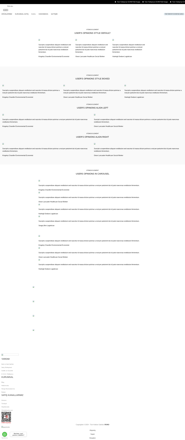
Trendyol (4, 403)
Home (3, 26)
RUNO (107, 424)
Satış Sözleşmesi (6, 367)
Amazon (3, 400)
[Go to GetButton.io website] (5, 438)
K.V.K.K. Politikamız (7, 374)
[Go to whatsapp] (4, 434)
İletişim (3, 392)
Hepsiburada (5, 407)
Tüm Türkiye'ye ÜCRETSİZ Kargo (122, 2)
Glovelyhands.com (7, 410)
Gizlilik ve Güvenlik (7, 370)
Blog (2, 382)
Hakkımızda (5, 385)
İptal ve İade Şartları (7, 364)
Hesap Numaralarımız (8, 389)
